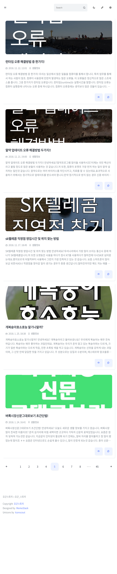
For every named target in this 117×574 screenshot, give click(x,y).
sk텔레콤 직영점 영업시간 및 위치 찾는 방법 (32, 238)
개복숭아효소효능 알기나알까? (24, 327)
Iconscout (20, 512)
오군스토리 (19, 504)
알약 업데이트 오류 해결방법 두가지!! (28, 150)
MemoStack (22, 508)
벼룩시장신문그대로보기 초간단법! (26, 415)
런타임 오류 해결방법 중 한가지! (24, 61)
